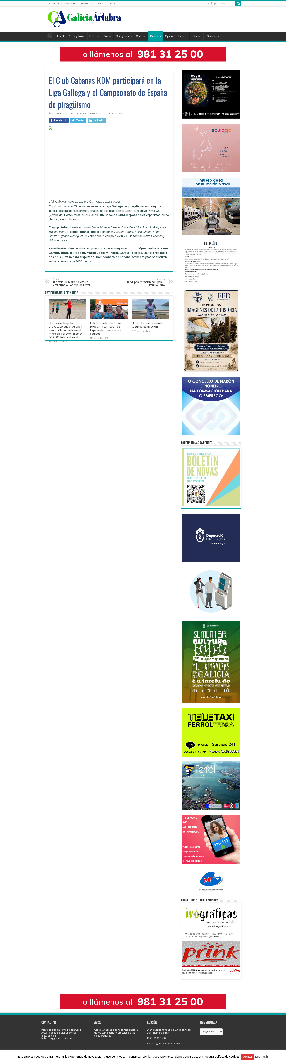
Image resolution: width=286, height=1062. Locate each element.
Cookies (177, 1043)
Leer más (261, 1056)
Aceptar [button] (247, 1056)
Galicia (107, 36)
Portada (50, 36)
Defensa (94, 36)
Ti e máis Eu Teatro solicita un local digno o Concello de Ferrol (71, 282)
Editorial (196, 36)
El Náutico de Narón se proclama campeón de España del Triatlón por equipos (106, 328)
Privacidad (166, 1043)
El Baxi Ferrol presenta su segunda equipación (149, 324)
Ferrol (60, 36)
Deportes (155, 36)
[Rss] (207, 3)
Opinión (169, 36)
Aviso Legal (153, 1043)
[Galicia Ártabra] (85, 18)
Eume (101, 3)
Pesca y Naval (76, 36)
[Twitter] (215, 3)
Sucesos (141, 36)
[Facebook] (211, 3)
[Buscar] (238, 3)
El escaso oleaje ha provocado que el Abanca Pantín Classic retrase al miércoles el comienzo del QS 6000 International (66, 330)
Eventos (183, 36)
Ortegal (114, 3)
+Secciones (212, 36)
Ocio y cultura (124, 36)
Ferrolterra (86, 3)
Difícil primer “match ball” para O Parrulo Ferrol (146, 282)
